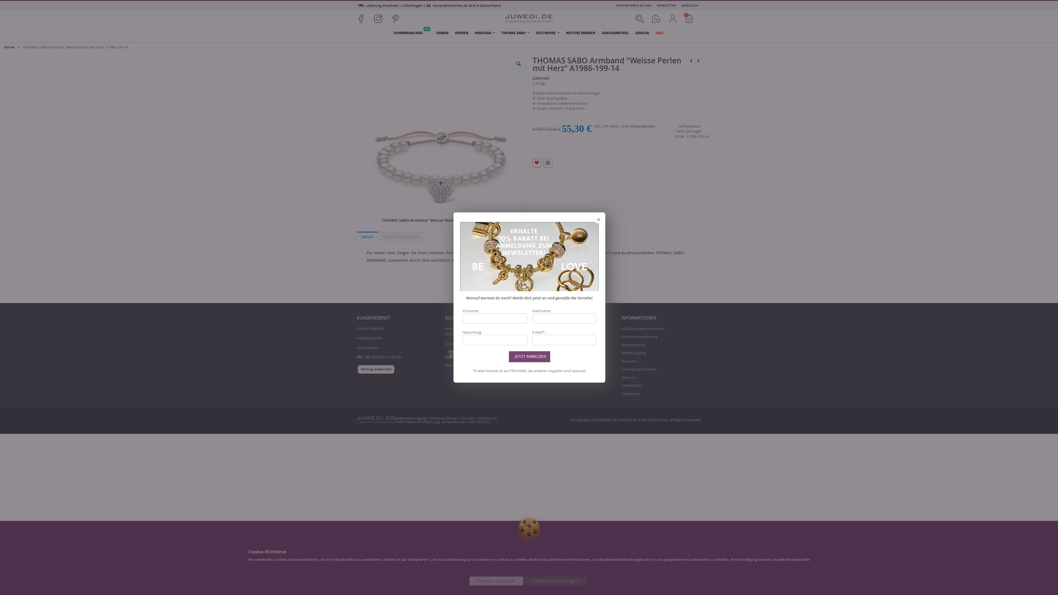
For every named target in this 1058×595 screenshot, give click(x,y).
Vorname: (471, 310)
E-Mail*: (538, 332)
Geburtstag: (472, 332)
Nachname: (541, 310)
